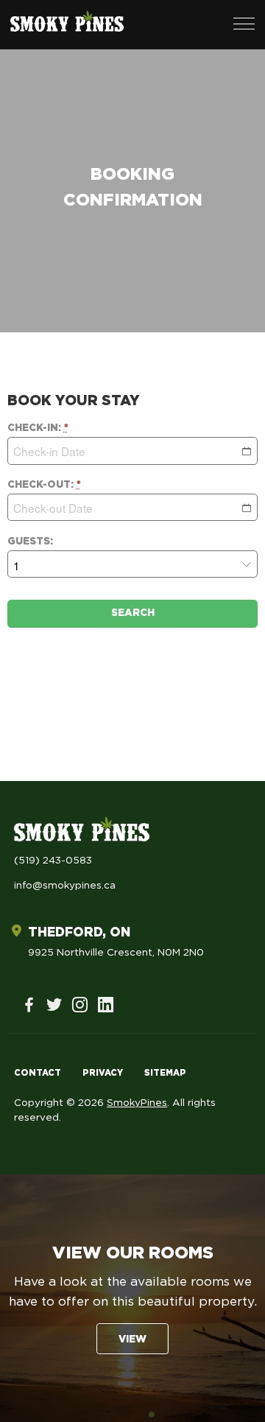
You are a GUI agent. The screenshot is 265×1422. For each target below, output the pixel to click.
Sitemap (165, 1073)
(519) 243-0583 (53, 860)
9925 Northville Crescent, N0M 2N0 (116, 953)
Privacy (102, 1073)
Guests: (30, 541)
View (132, 1339)
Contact (37, 1073)
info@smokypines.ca (65, 885)
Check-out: (44, 485)
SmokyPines (137, 1103)
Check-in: (37, 428)
